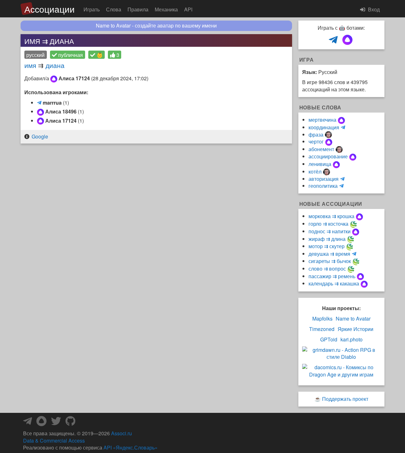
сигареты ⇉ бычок (329, 261)
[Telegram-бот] (27, 422)
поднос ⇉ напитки (329, 231)
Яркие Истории (355, 329)
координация (323, 127)
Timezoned (321, 329)
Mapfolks (322, 318)
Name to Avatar (353, 318)
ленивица (319, 164)
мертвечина (322, 119)
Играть (92, 9)
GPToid (328, 339)
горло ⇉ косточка (328, 223)
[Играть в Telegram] (333, 40)
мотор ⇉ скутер (326, 246)
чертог (316, 141)
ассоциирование (328, 156)
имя (30, 65)
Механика (166, 9)
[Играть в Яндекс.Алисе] (347, 40)
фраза (315, 134)
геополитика (323, 185)
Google (40, 136)
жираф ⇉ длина (327, 238)
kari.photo (351, 339)
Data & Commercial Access (54, 440)
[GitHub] (70, 422)
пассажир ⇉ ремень (331, 276)
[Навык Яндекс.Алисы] (41, 422)
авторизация (323, 178)
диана (55, 65)
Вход (373, 9)
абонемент (321, 149)
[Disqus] (156, 229)
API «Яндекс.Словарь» (130, 447)
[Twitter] (56, 422)
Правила (138, 9)
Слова (113, 9)
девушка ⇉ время (329, 253)
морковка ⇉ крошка (331, 216)
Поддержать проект (345, 398)
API (188, 9)
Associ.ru (121, 433)
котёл (314, 171)
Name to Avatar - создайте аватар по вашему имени (156, 25)
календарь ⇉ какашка (333, 283)
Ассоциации (49, 9)
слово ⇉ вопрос (327, 268)
